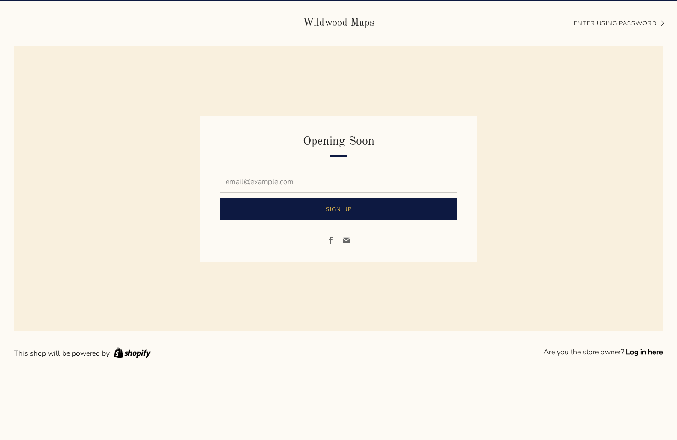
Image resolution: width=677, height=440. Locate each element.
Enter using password (615, 23)
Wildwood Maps (338, 23)
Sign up (339, 209)
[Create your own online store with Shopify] (132, 354)
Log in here (644, 352)
